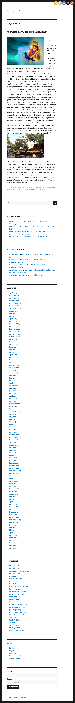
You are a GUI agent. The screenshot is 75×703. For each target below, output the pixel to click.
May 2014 (12, 499)
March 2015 (13, 481)
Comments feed (15, 656)
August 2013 (13, 522)
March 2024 (13, 321)
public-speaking (15, 610)
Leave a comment (39, 189)
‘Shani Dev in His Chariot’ (27, 32)
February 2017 (14, 429)
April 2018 (12, 396)
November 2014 (15, 491)
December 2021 (14, 334)
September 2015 (15, 471)
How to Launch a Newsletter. (19, 234)
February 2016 (14, 460)
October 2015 (14, 468)
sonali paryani (14, 254)
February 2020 (14, 360)
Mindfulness (13, 602)
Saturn (24, 189)
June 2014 (12, 496)
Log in (11, 651)
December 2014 (14, 489)
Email (9, 679)
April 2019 (13, 383)
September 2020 (15, 342)
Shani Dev (30, 189)
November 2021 (15, 337)
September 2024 (15, 308)
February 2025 (14, 295)
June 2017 (12, 419)
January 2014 (14, 509)
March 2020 (13, 357)
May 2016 (12, 453)
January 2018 (14, 401)
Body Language (14, 568)
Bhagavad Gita (14, 566)
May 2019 (12, 380)
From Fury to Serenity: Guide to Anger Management (28, 232)
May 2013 (12, 530)
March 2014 (13, 504)
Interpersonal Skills (16, 594)
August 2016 (13, 445)
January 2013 (13, 540)
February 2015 (14, 484)
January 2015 (14, 486)
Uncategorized (19, 187)
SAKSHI (12, 275)
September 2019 (15, 370)
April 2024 (13, 319)
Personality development (18, 604)
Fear (10, 581)
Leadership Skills (15, 597)
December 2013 (14, 512)
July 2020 (12, 347)
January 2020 (14, 362)
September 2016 (15, 442)
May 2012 (12, 548)
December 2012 (14, 543)
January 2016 (14, 463)
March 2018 (13, 399)
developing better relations (19, 571)
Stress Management (16, 615)
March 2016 (13, 458)
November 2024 (15, 303)
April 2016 (13, 455)
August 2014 (13, 494)
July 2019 (12, 375)
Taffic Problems (15, 620)
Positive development (17, 607)
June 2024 (13, 313)
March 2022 (13, 326)
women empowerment (17, 630)
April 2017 (12, 424)
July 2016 (12, 447)
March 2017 (13, 427)
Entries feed (13, 653)
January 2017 (13, 432)
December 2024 (15, 301)
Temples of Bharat (16, 625)
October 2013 (14, 517)
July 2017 (12, 417)
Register (12, 648)
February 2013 (14, 538)
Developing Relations (17, 573)
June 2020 (13, 350)
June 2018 (12, 391)
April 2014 (12, 502)
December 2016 (14, 435)
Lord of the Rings (40, 187)
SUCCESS (12, 617)
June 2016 (12, 450)
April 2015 (12, 478)
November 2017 (14, 406)
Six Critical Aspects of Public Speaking (31, 275)
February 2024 (14, 324)
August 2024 (13, 311)
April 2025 (13, 293)
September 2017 (15, 411)
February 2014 (14, 507)
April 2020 (13, 355)
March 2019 (13, 386)
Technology (13, 622)
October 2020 (14, 339)
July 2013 (12, 525)
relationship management (18, 612)
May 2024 (12, 316)
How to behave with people (19, 586)
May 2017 (12, 422)
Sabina (11, 260)
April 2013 (12, 533)
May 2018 (12, 393)
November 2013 (14, 514)
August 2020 (13, 344)
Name (9, 672)
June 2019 (12, 378)
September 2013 (15, 520)
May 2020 (12, 352)
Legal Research (14, 599)
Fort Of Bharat (14, 584)
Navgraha (48, 187)
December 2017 (14, 404)
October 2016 (14, 440)
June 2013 (12, 527)
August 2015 (13, 473)
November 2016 (15, 437)
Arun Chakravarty (15, 270)
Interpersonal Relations (17, 592)
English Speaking (15, 579)
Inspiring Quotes (15, 589)
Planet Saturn (17, 189)
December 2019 (14, 365)
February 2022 (14, 329)
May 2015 (12, 476)
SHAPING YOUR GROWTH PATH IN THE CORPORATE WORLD (31, 237)
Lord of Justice (30, 187)
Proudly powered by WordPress (18, 697)
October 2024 (14, 306)
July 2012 (12, 545)
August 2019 (13, 373)
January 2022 (14, 331)
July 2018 (12, 388)
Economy (12, 576)
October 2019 (14, 368)
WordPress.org (14, 658)
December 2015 (14, 466)
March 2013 (13, 535)
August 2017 (13, 414)
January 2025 (14, 298)
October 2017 (14, 409)
